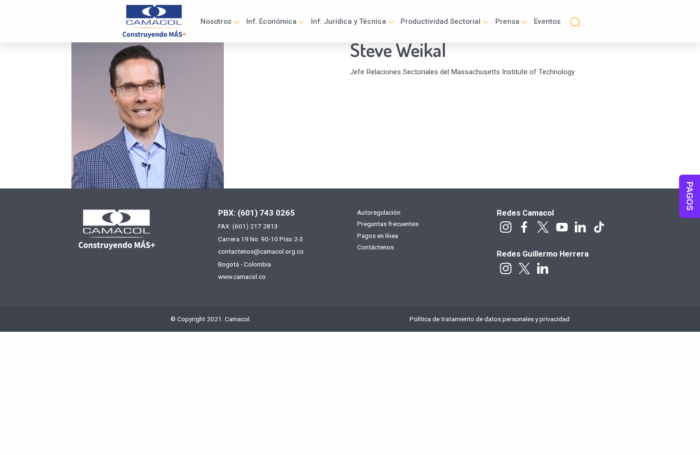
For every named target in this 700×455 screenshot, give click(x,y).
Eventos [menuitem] (547, 21)
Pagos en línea (377, 236)
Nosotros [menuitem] (215, 21)
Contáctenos (375, 247)
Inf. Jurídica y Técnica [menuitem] (348, 21)
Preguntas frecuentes (388, 224)
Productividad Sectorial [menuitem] (440, 21)
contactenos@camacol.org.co (261, 251)
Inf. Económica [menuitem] (271, 21)
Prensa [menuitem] (507, 21)
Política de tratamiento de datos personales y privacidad (490, 319)
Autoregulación (378, 212)
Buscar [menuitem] (575, 21)
